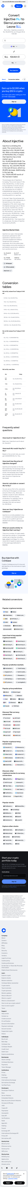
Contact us (5, 1016)
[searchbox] (14, 62)
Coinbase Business (7, 1062)
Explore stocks (6, 978)
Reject (8, 1183)
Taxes (3, 1008)
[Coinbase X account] (1, 1168)
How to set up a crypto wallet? (11, 1003)
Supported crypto (7, 1031)
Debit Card (5, 1051)
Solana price (5, 1149)
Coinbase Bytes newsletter (10, 983)
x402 (3, 1105)
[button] (25, 6)
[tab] (4, 79)
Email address (5, 872)
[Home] (3, 6)
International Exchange (9, 1080)
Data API (4, 1115)
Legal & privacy (6, 958)
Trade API (4, 1108)
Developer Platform (8, 1090)
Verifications (6, 1118)
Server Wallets (6, 1095)
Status (4, 1034)
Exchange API (6, 1131)
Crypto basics (6, 985)
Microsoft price (6, 1161)
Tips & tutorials (6, 988)
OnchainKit (5, 1113)
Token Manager (6, 1067)
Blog (3, 945)
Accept (19, 1183)
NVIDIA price (5, 1156)
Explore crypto (6, 975)
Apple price (5, 1159)
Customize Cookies (12, 1178)
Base (3, 1093)
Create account (6, 1018)
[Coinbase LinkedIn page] (6, 1168)
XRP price (5, 1151)
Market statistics (7, 980)
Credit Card (5, 1049)
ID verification (6, 1021)
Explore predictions (8, 1054)
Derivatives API (6, 1138)
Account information (8, 1023)
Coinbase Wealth (7, 1046)
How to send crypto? (8, 1005)
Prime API (5, 1136)
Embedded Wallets (7, 1098)
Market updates (6, 993)
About (3, 938)
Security (4, 950)
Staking (4, 1075)
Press (3, 948)
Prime (3, 1072)
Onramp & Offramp (7, 1103)
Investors (4, 953)
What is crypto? (6, 998)
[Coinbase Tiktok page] (16, 1168)
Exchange (5, 1077)
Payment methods (7, 1026)
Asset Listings (6, 1059)
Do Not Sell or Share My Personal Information (12, 966)
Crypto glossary (6, 990)
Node (3, 1120)
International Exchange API (10, 1133)
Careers (4, 940)
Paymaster (5, 1110)
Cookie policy (6, 960)
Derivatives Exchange (8, 1082)
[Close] (24, 1174)
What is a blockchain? (8, 1000)
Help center (5, 1013)
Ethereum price (6, 1146)
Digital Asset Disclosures (9, 970)
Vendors (4, 955)
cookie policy (10, 1173)
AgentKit (4, 1123)
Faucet (4, 1128)
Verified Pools (6, 1085)
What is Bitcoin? (7, 995)
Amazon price (6, 1164)
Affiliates (4, 943)
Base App (4, 1041)
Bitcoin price (5, 1143)
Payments (5, 1064)
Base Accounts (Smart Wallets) (11, 1100)
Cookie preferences (8, 963)
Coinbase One (6, 1044)
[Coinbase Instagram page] (11, 1168)
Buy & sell (5, 1039)
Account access (6, 1028)
